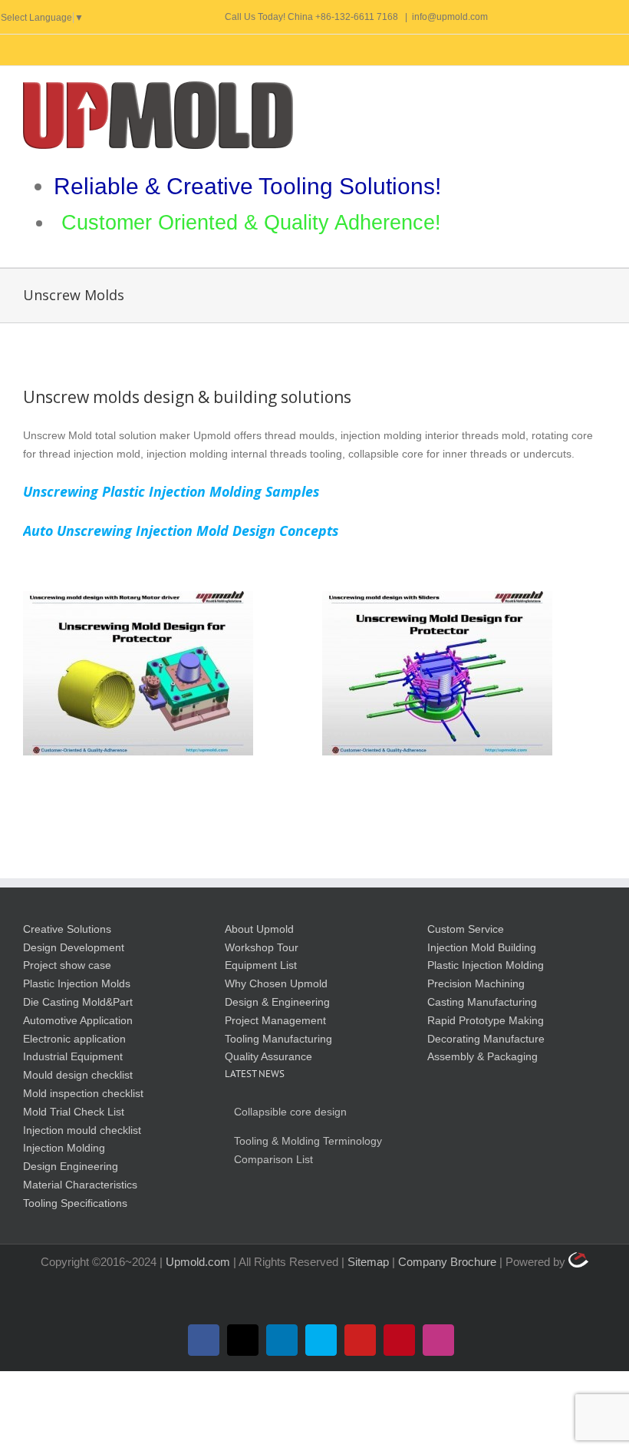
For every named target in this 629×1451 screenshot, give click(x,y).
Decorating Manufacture (486, 1039)
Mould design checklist (78, 1075)
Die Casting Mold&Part (78, 1002)
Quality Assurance (268, 1056)
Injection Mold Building (481, 947)
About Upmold (259, 929)
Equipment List (261, 965)
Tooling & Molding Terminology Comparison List (308, 1150)
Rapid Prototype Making (485, 1020)
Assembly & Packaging (482, 1056)
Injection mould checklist (82, 1130)
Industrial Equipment (73, 1056)
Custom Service (465, 929)
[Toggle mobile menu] (600, 89)
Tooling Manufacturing (278, 1039)
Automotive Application (78, 1020)
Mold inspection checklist (83, 1093)
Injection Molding (64, 1148)
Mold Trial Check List (73, 1112)
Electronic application (74, 1039)
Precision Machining (476, 983)
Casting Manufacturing (482, 1002)
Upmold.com (198, 1261)
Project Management (275, 1020)
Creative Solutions (67, 929)
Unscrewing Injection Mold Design (437, 673)
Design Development (73, 947)
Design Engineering (70, 1166)
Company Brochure (448, 1261)
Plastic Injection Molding (485, 965)
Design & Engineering (277, 1002)
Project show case (67, 965)
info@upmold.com (450, 17)
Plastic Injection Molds (76, 983)
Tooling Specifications (75, 1203)
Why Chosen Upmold (276, 983)
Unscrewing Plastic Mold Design (138, 673)
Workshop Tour (261, 947)
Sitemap (369, 1261)
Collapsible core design (290, 1112)
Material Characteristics (80, 1184)
